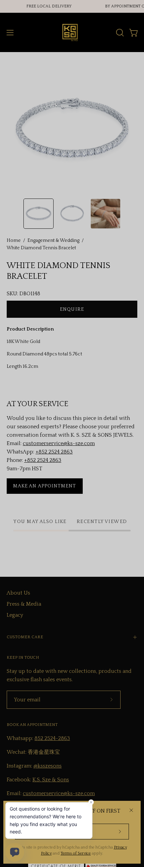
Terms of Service (76, 853)
